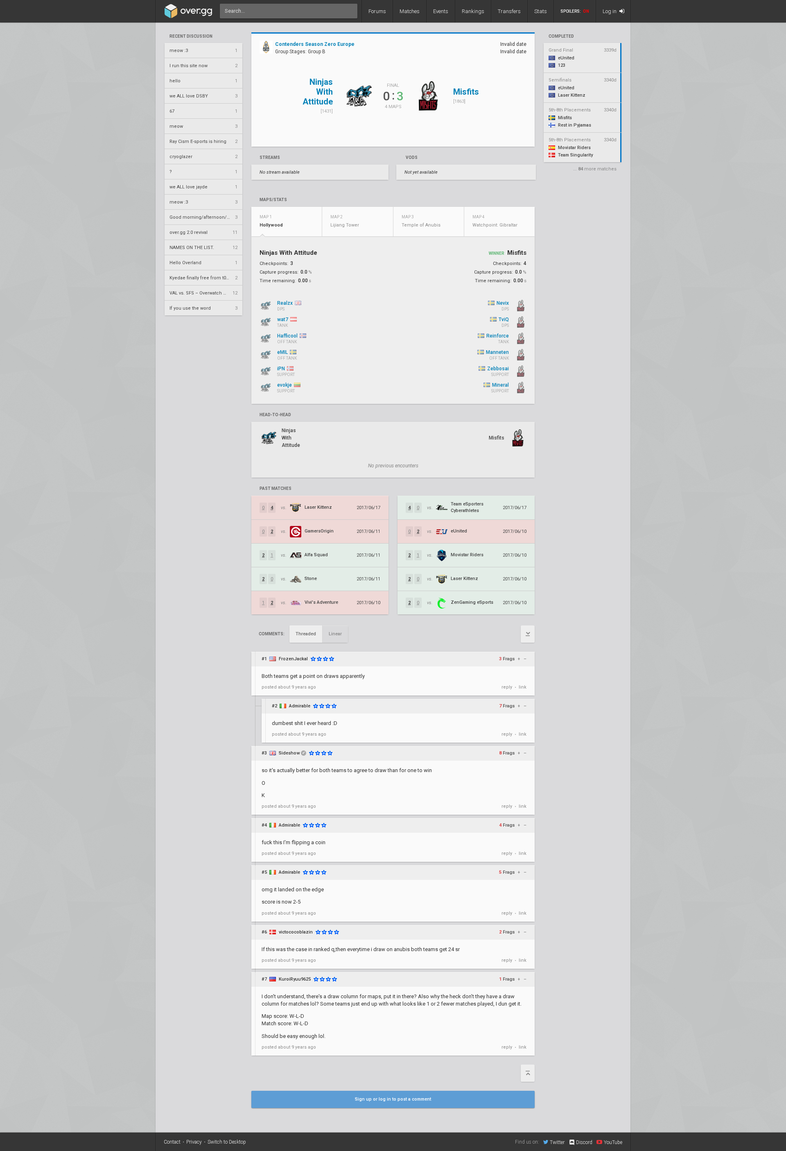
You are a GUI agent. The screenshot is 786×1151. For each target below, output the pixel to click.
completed (561, 36)
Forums (377, 11)
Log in (610, 11)
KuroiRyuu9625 (295, 979)
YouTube (613, 1142)
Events (440, 11)
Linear (335, 634)
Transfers (509, 11)
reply (506, 687)
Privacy (194, 1142)
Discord (584, 1142)
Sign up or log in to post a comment (393, 1099)
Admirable (299, 706)
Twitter (557, 1142)
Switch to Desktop (227, 1142)
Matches (410, 11)
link (522, 687)
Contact (172, 1142)
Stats (540, 11)
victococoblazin (296, 932)
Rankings (473, 11)
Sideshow (289, 753)
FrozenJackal (293, 659)
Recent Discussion (190, 36)
